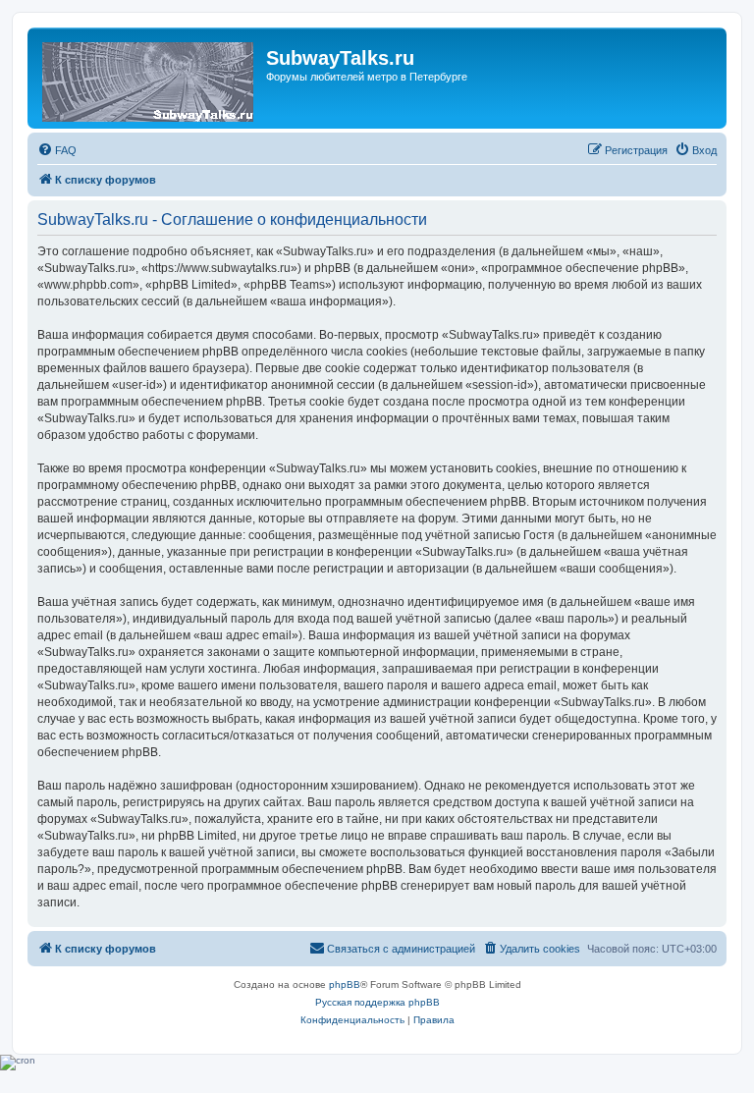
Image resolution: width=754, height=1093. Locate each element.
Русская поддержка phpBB (377, 1002)
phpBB (344, 984)
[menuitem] (57, 150)
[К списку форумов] (149, 78)
